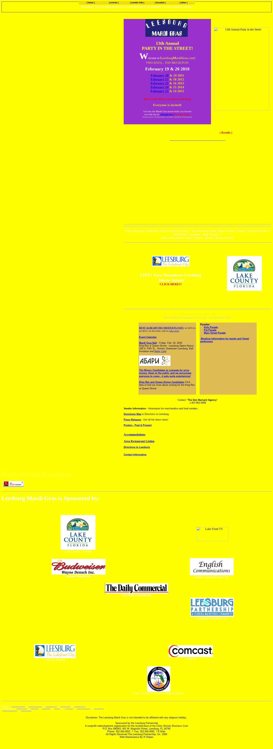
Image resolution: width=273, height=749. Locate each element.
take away (174, 330)
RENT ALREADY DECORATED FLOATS (161, 327)
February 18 (160, 75)
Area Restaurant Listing (139, 441)
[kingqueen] (244, 289)
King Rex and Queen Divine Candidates (161, 382)
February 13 (159, 91)
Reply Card (160, 351)
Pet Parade (210, 330)
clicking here (167, 114)
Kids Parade (211, 327)
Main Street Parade (215, 332)
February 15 (159, 83)
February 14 (159, 87)
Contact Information (135, 454)
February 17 (159, 79)
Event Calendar (148, 337)
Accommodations (134, 434)
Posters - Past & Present (138, 425)
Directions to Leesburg (137, 447)
